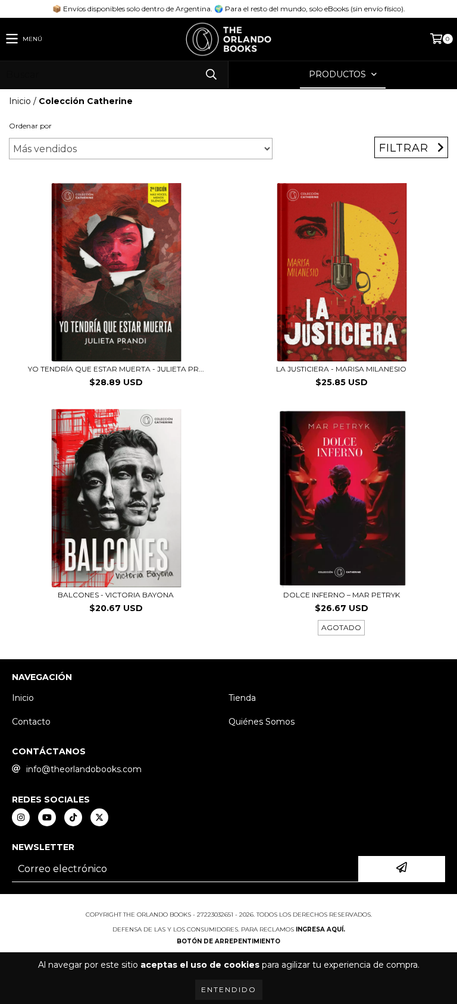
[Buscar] (211, 74)
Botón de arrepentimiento (228, 941)
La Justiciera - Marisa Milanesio (341, 368)
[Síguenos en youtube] (47, 817)
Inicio (20, 101)
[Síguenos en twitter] (99, 817)
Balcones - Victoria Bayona (116, 594)
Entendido (228, 989)
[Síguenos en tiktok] (73, 817)
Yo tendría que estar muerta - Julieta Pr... (116, 368)
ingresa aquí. (320, 929)
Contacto (31, 721)
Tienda (242, 698)
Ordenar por (30, 125)
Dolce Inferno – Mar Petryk (341, 594)
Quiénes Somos (261, 721)
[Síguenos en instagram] (21, 817)
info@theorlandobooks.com (84, 769)
